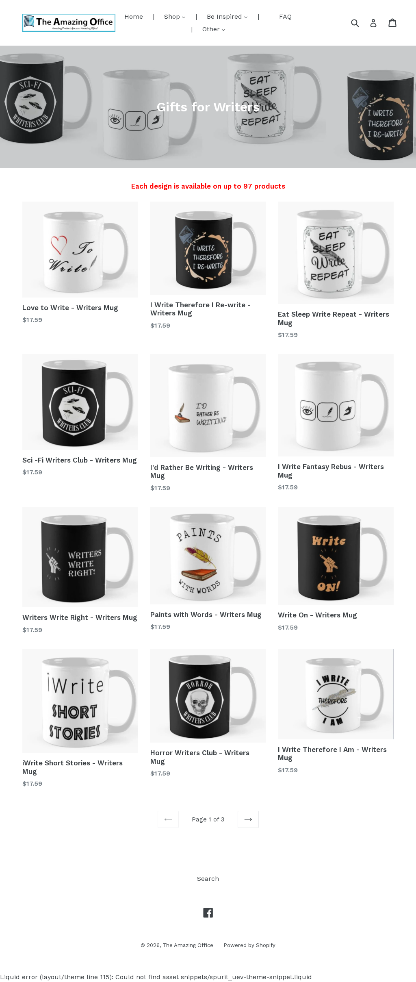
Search (208, 878)
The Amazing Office (187, 945)
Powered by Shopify (249, 945)
